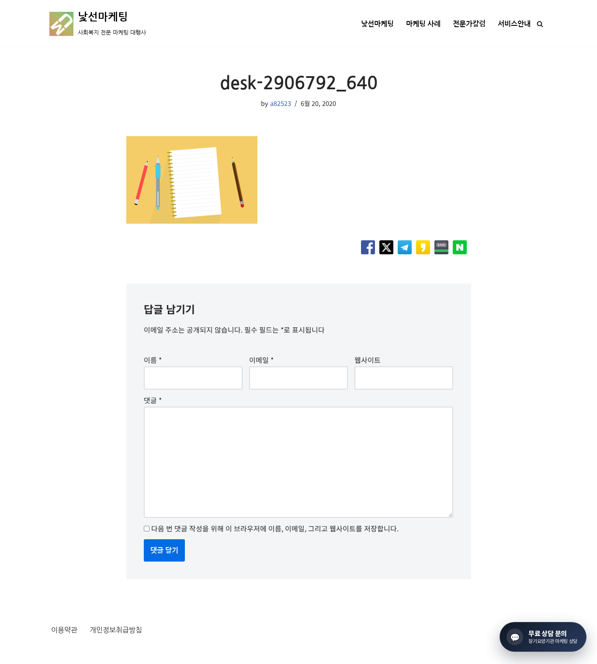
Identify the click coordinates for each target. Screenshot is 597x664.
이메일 (261, 360)
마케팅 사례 (423, 24)
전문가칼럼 (469, 24)
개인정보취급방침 (116, 629)
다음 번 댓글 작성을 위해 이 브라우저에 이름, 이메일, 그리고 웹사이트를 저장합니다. (275, 528)
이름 (153, 360)
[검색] (540, 24)
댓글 (153, 400)
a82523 (280, 103)
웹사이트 (367, 360)
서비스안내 (514, 24)
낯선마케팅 (377, 24)
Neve (57, 652)
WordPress (128, 652)
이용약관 (64, 629)
